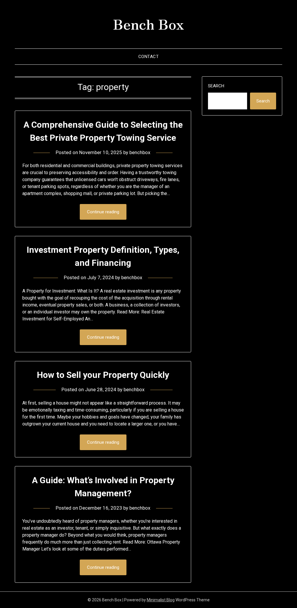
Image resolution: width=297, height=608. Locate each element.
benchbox (139, 152)
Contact (148, 56)
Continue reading (103, 211)
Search (216, 86)
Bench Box (148, 23)
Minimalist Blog (161, 600)
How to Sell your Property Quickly (103, 375)
